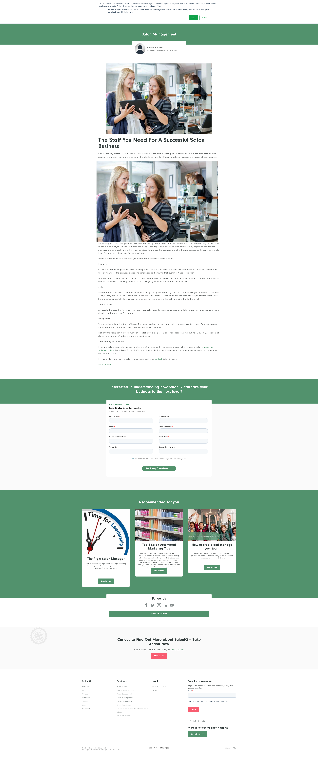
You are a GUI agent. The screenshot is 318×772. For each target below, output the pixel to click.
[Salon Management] (159, 98)
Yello (234, 748)
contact (158, 359)
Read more (106, 581)
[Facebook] (146, 605)
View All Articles (159, 614)
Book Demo (159, 656)
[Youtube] (171, 605)
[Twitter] (152, 605)
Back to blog (104, 365)
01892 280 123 (177, 650)
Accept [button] (193, 18)
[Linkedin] (165, 605)
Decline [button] (204, 18)
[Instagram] (159, 605)
